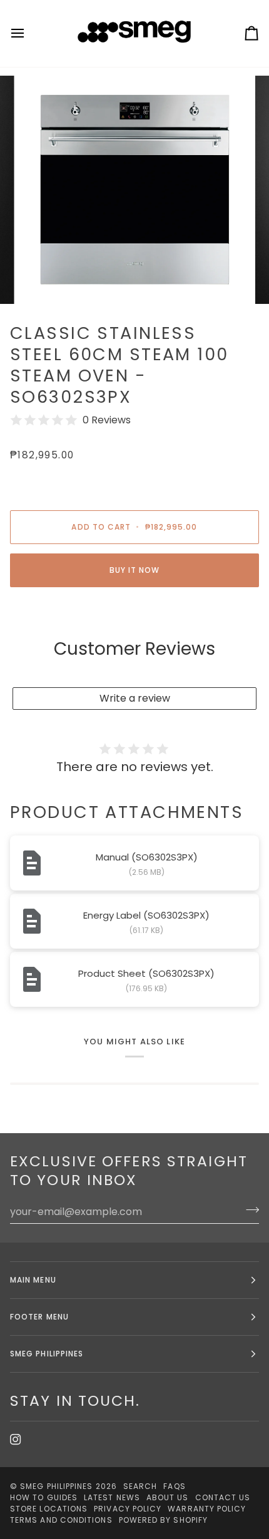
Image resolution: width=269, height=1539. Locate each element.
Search (140, 1486)
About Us (167, 1497)
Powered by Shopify (163, 1520)
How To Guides (44, 1497)
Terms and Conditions (61, 1520)
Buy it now (134, 570)
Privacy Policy (127, 1508)
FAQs (174, 1486)
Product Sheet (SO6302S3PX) (146, 973)
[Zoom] (43, 280)
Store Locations (49, 1508)
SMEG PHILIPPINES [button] (46, 1353)
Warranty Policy (207, 1508)
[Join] (248, 1210)
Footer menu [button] (39, 1316)
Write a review (134, 698)
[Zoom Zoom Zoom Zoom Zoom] (134, 190)
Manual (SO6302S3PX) (147, 857)
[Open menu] (29, 33)
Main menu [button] (33, 1279)
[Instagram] (15, 1439)
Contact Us (223, 1497)
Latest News (112, 1497)
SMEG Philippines (56, 1486)
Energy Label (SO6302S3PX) (146, 915)
